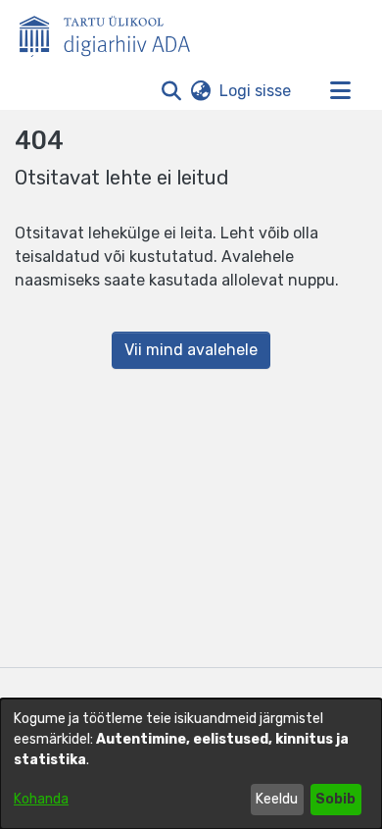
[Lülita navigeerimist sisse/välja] (339, 91)
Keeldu (277, 799)
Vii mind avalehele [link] (191, 349)
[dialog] (191, 764)
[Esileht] (113, 32)
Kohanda (41, 799)
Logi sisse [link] (256, 90)
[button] (171, 91)
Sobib (335, 799)
